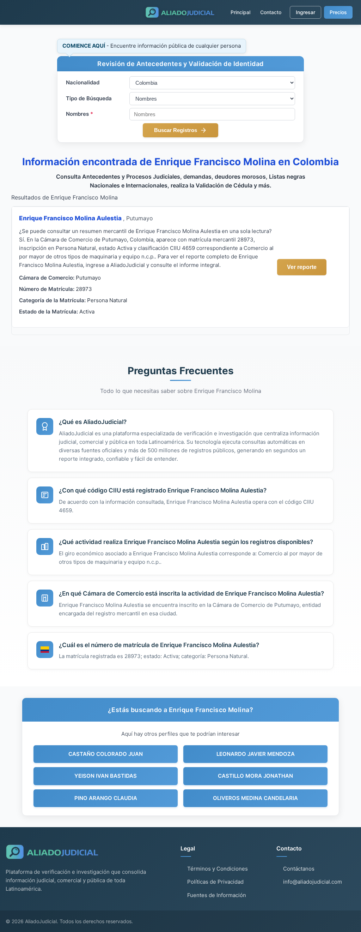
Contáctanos (298, 868)
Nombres (79, 113)
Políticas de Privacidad (215, 881)
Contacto (270, 12)
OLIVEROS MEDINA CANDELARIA (255, 798)
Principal (240, 12)
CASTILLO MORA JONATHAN (255, 775)
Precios (338, 12)
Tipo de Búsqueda (89, 98)
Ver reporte (302, 267)
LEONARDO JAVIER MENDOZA (255, 754)
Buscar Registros (175, 130)
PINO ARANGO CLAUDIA (105, 798)
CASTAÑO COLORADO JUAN (105, 754)
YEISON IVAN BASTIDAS (105, 775)
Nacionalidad (82, 82)
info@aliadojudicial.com (312, 881)
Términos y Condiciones (217, 868)
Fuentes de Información (216, 895)
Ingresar (305, 12)
